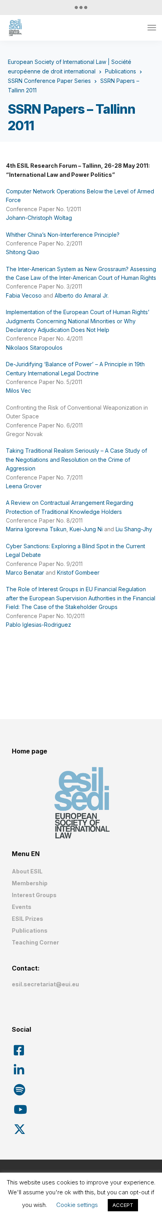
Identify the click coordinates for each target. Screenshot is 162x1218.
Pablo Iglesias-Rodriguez (38, 624)
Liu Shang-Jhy (134, 529)
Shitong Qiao (22, 252)
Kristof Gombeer (78, 572)
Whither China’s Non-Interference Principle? (63, 234)
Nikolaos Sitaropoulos (34, 347)
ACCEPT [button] (122, 1205)
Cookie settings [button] (77, 1205)
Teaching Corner (35, 942)
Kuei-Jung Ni (86, 529)
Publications (30, 930)
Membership (30, 883)
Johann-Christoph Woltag (39, 217)
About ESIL (27, 871)
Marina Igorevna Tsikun (36, 529)
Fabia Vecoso (24, 295)
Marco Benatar (25, 572)
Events (21, 906)
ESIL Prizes (27, 918)
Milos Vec (18, 390)
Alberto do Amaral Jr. (82, 295)
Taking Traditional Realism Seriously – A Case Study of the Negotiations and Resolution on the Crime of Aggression (76, 459)
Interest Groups (34, 895)
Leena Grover (24, 486)
